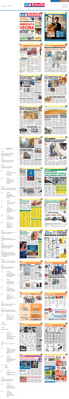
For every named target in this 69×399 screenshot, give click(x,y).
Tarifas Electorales (55, 0)
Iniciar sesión (64, 7)
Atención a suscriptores (56, 5)
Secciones (4, 6)
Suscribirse (65, 5)
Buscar (10, 6)
